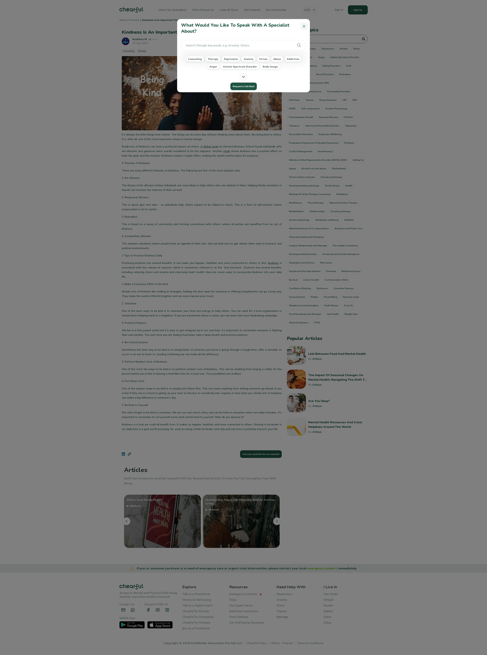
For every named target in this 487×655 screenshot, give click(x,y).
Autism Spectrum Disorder (240, 66)
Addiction (293, 58)
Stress (263, 58)
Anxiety (248, 58)
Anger (213, 66)
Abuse (277, 58)
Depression (231, 58)
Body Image (270, 66)
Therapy (213, 58)
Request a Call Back (244, 86)
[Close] (304, 26)
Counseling (195, 58)
